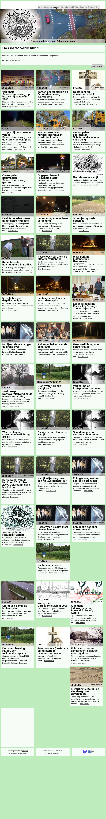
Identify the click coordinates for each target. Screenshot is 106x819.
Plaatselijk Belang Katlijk (18, 753)
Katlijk (71, 7)
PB (93, 751)
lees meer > (26, 106)
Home (40, 7)
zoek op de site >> (12, 60)
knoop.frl (25, 751)
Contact (91, 7)
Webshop (48, 7)
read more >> (56, 753)
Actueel (56, 7)
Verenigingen (81, 7)
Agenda (64, 7)
